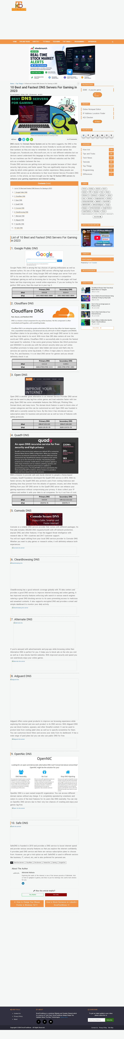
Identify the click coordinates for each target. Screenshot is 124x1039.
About (15, 1019)
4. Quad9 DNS (18, 204)
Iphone (109, 195)
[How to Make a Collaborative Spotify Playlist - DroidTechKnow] (85, 322)
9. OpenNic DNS (19, 224)
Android (84, 192)
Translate (94, 263)
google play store (99, 198)
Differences (92, 42)
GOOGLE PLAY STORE (87, 201)
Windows (90, 198)
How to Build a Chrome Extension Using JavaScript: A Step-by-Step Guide (103, 297)
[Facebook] (88, 135)
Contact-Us (17, 1013)
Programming (79, 42)
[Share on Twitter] (23, 139)
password (109, 214)
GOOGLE (109, 198)
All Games (96, 95)
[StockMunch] (62, 62)
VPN (90, 192)
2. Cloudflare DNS (19, 196)
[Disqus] (44, 936)
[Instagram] (107, 135)
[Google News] (84, 135)
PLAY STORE (106, 201)
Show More (97, 216)
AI (95, 214)
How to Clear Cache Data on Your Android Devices (101, 313)
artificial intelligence (87, 214)
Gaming (54, 863)
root (102, 192)
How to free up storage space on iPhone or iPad (101, 305)
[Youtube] (97, 135)
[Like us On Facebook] (38, 1022)
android (98, 189)
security (96, 192)
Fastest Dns (47, 863)
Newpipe (84, 208)
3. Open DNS (18, 200)
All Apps (97, 121)
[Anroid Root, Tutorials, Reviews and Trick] (19, 6)
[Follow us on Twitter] (45, 1022)
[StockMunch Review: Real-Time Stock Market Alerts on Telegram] (85, 290)
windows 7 (102, 195)
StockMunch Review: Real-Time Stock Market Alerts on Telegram (102, 289)
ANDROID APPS (86, 205)
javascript (102, 214)
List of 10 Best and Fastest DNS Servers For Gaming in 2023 (33, 188)
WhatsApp (96, 211)
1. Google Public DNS (20, 192)
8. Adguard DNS (19, 220)
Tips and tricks (24, 42)
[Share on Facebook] (19, 139)
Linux (83, 198)
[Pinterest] (102, 135)
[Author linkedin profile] (23, 883)
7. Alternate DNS (19, 216)
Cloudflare (29, 863)
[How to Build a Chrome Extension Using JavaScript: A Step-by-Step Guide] (85, 298)
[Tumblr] (111, 135)
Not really (56, 895)
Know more (64, 1017)
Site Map (110, 1027)
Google (107, 205)
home (15, 42)
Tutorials (46, 42)
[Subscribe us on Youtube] (51, 1022)
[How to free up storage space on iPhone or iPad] (85, 306)
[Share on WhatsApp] (27, 139)
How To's (36, 42)
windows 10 (85, 195)
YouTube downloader (95, 208)
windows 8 (94, 195)
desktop (91, 189)
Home (12, 84)
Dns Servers (37, 863)
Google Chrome (107, 208)
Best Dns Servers (19, 863)
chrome (84, 189)
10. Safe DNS (18, 228)
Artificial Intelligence (98, 205)
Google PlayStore (86, 211)
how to (104, 189)
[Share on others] (31, 139)
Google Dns (62, 863)
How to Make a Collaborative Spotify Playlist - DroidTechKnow (102, 321)
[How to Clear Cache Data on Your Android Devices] (85, 314)
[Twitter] (93, 135)
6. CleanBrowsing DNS (21, 212)
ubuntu (107, 192)
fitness (103, 211)
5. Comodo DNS (19, 208)
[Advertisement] (62, 26)
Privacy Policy (18, 1016)
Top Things (66, 42)
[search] (112, 41)
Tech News (56, 42)
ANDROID (98, 201)
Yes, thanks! (32, 895)
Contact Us (94, 1027)
